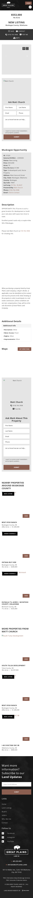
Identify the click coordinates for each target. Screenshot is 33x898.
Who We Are (6, 819)
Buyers (4, 811)
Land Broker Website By (12, 890)
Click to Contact (14, 193)
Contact (5, 823)
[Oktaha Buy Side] (16, 545)
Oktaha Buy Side (9, 562)
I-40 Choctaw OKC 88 (10, 745)
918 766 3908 (25, 231)
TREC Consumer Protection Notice (16, 880)
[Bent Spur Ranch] (16, 506)
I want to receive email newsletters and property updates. (16, 131)
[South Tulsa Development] (16, 649)
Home (4, 804)
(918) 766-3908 (14, 190)
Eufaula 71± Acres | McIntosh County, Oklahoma (15, 603)
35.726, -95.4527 (16, 185)
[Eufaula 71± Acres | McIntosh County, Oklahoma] (16, 585)
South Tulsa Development (13, 665)
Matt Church (18, 188)
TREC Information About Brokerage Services (16, 878)
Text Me (18, 409)
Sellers (4, 815)
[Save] (23, 48)
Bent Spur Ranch (9, 522)
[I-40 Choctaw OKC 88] (16, 728)
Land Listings (7, 808)
